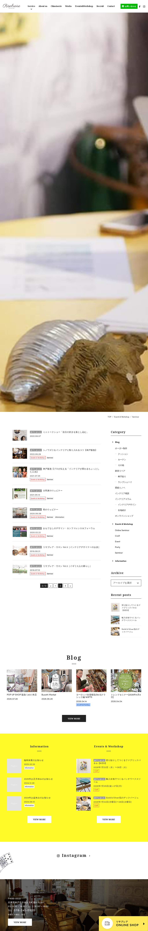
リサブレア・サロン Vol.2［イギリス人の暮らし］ (61, 566)
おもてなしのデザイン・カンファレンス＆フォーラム (63, 528)
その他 (121, 465)
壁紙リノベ (120, 487)
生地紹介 (122, 510)
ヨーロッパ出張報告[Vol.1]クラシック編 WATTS (91, 696)
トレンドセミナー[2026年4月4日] (126, 696)
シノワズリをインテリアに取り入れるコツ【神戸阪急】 (64, 450)
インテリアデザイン (127, 504)
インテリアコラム (123, 498)
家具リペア (120, 470)
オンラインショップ (124, 515)
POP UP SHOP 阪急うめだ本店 (22, 694)
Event (117, 541)
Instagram (74, 855)
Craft (117, 535)
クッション (123, 453)
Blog (117, 442)
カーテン (122, 459)
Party (117, 547)
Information (59, 517)
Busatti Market (48, 694)
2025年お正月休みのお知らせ (38, 779)
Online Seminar (122, 530)
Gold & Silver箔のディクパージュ (130, 630)
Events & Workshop (38, 457)
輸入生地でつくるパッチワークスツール (131, 618)
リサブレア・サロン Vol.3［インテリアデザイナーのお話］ (65, 547)
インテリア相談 (122, 493)
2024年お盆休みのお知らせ (37, 797)
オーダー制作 (121, 448)
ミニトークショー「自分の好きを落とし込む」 (60, 432)
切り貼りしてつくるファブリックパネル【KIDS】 (131, 607)
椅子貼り (122, 476)
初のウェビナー (44, 509)
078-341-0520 (24, 910)
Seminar (50, 457)
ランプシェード (125, 482)
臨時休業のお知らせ (34, 760)
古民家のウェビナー (47, 490)
